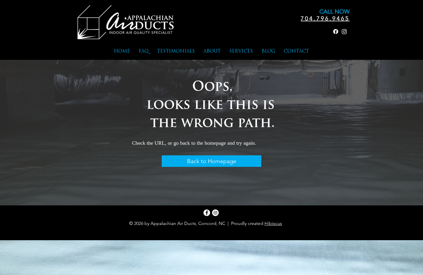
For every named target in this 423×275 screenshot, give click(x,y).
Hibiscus (273, 223)
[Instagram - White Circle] (215, 212)
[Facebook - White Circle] (206, 212)
